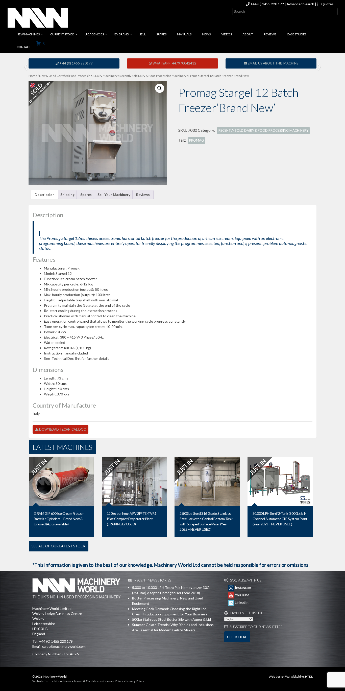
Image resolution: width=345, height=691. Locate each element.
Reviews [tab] (143, 194)
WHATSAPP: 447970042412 (174, 63)
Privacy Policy (135, 681)
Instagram (242, 587)
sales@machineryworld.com (64, 646)
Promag (196, 140)
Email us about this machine (272, 63)
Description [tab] (45, 194)
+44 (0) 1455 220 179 (267, 4)
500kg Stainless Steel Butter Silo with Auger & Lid (171, 619)
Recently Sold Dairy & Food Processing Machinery (152, 76)
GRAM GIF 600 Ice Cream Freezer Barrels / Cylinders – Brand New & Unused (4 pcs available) (59, 518)
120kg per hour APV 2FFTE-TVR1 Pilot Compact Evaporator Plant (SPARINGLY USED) (132, 518)
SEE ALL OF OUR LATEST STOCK (59, 546)
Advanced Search (300, 4)
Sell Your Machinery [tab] (113, 194)
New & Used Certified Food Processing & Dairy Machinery (78, 76)
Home (33, 76)
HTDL (309, 676)
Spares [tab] (86, 194)
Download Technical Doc (62, 429)
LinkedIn (241, 602)
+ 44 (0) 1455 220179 (76, 63)
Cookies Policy (113, 681)
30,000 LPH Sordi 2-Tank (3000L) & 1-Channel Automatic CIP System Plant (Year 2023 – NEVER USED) (280, 518)
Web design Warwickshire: (287, 676)
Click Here (237, 637)
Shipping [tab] (67, 194)
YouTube (241, 595)
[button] (159, 88)
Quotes (327, 4)
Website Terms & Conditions (51, 681)
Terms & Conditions (87, 681)
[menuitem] (28, 34)
